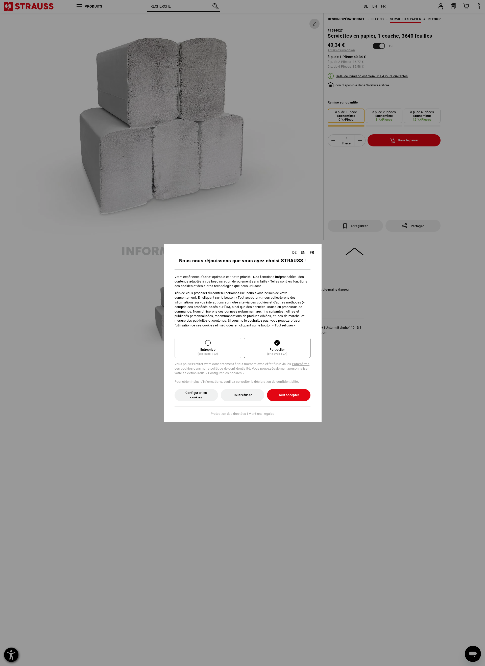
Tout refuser (242, 395)
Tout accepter (288, 395)
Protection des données (228, 414)
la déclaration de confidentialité (274, 381)
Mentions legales (261, 414)
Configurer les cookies (196, 395)
